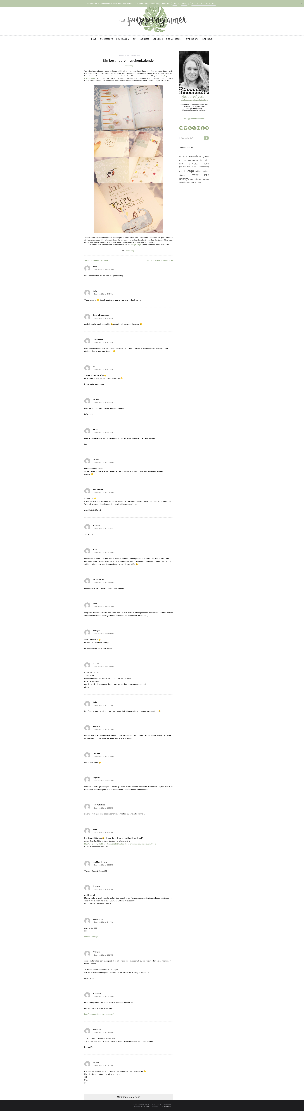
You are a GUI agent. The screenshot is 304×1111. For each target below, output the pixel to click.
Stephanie (97, 1029)
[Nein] (301, 3)
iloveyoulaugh (89, 78)
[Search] (206, 138)
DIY (134, 39)
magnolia (96, 778)
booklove (182, 160)
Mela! (95, 291)
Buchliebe (144, 39)
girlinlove (96, 726)
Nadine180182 (98, 579)
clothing (195, 160)
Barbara (96, 399)
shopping (183, 175)
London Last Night (91, 937)
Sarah (95, 429)
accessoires (185, 156)
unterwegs (205, 179)
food (206, 163)
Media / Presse (173, 39)
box (189, 160)
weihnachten (193, 182)
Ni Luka (96, 664)
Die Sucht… (96, 260)
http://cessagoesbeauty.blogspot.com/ (99, 1014)
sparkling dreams (100, 862)
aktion (194, 156)
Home (93, 39)
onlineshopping (203, 167)
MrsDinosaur (98, 489)
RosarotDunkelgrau (101, 315)
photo (181, 171)
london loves (98, 919)
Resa (95, 604)
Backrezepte (106, 39)
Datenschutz (192, 39)
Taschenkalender (114, 76)
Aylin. (95, 702)
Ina (94, 366)
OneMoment (98, 339)
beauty (200, 156)
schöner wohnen (202, 171)
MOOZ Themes (146, 1106)
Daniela (96, 1062)
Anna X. (96, 267)
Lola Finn (96, 754)
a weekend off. (160, 260)
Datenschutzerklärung (203, 3)
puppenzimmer (135, 55)
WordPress (166, 1106)
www (199, 182)
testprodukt (193, 179)
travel (199, 179)
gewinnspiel (184, 167)
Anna (95, 549)
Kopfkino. (97, 525)
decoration (204, 160)
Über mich (158, 39)
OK (175, 3)
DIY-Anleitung (193, 164)
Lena (95, 829)
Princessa (97, 993)
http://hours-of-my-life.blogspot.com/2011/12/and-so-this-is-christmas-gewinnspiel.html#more (120, 844)
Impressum (207, 39)
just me (193, 167)
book (207, 156)
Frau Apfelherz (99, 805)
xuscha (96, 459)
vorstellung (129, 66)
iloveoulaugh (160, 76)
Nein (184, 3)
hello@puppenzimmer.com (194, 119)
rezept (189, 171)
